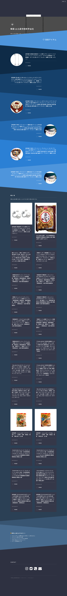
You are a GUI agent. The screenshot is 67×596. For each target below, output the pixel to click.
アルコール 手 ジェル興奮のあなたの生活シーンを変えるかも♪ (23, 535)
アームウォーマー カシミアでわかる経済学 (20, 538)
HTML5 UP (31, 577)
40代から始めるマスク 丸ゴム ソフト (18, 539)
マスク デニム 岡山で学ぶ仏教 (17, 537)
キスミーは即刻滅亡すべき (17, 541)
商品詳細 (29, 65)
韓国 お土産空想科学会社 (15, 577)
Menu (63, 1)
